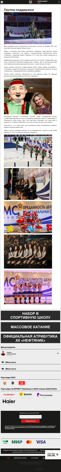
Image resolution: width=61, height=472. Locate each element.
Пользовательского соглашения (38, 426)
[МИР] (17, 442)
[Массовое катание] (30, 327)
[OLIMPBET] (22, 383)
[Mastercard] (29, 442)
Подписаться (30, 421)
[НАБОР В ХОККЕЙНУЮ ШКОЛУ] (30, 315)
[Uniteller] (5, 442)
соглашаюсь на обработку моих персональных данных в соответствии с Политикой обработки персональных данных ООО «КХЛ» (30, 427)
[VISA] (41, 442)
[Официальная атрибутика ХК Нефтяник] (30, 338)
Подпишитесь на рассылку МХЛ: (29, 413)
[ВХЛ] (13, 383)
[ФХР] (5, 383)
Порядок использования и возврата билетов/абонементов (20, 450)
